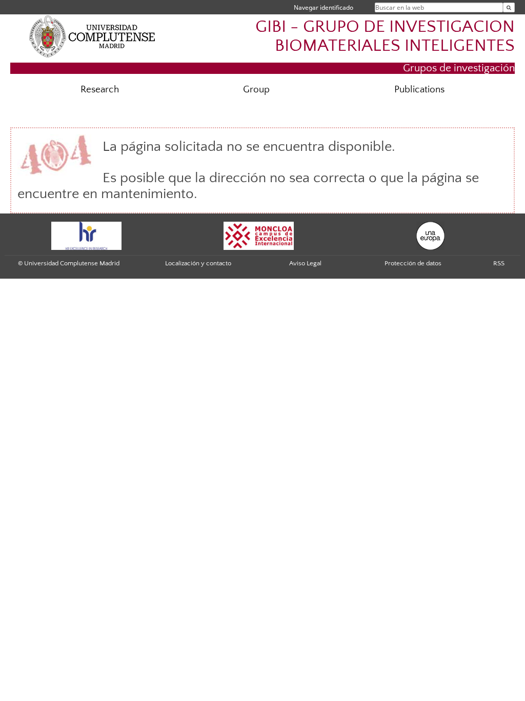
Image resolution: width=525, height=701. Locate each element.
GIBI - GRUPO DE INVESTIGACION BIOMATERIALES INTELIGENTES (385, 36)
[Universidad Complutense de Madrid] (92, 36)
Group (256, 89)
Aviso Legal (305, 263)
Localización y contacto (198, 263)
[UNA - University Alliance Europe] (430, 235)
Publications (419, 89)
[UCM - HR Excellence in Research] (86, 235)
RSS (498, 263)
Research (99, 89)
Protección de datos (413, 263)
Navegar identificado (323, 7)
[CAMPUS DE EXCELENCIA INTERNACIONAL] (259, 235)
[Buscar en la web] (509, 7)
